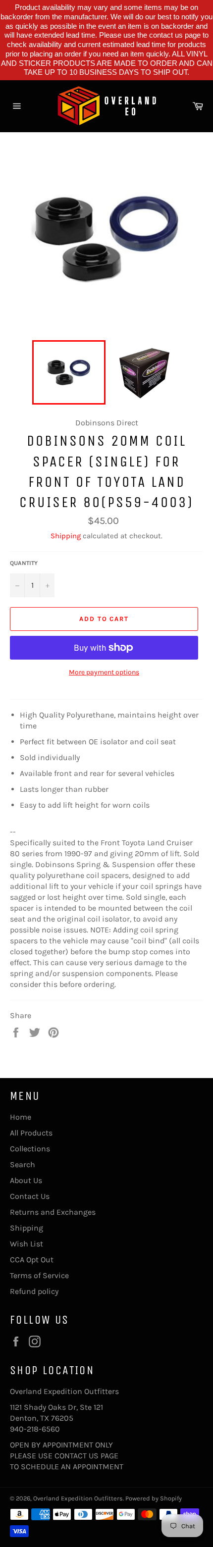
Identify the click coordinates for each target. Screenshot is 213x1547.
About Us (26, 1180)
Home (20, 1117)
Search (22, 1164)
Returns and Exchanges (53, 1212)
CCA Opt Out (31, 1259)
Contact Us (30, 1196)
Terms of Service (39, 1275)
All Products (31, 1132)
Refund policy (34, 1291)
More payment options (104, 672)
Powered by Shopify (153, 1498)
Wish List (26, 1243)
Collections (30, 1148)
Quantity (24, 563)
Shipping (66, 535)
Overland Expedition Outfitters (78, 1498)
